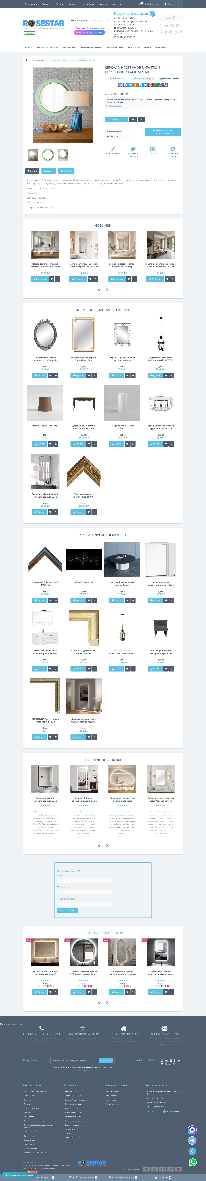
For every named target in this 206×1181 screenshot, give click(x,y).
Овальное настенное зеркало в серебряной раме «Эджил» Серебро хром (45, 359)
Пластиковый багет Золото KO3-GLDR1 (84, 495)
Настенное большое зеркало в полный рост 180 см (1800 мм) (84, 265)
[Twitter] (165, 32)
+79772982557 (140, 21)
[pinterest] (180, 32)
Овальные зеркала (72, 1137)
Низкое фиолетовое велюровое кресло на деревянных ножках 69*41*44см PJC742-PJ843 (160, 652)
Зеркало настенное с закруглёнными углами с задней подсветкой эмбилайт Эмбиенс (161, 973)
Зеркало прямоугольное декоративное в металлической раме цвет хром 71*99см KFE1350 (122, 359)
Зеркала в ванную (115, 47)
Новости (103, 4)
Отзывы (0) (49, 171)
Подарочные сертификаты (35, 1153)
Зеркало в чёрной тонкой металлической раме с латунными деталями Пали (45, 495)
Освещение (160, 47)
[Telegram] (172, 26)
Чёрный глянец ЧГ (83, 582)
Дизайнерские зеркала (92, 47)
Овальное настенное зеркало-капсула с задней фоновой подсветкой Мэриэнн (122, 973)
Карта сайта (29, 1144)
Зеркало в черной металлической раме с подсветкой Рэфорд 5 (45, 799)
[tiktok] (175, 32)
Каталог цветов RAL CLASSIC (35, 1091)
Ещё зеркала (134, 47)
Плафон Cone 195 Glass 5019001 (122, 427)
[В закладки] (51, 279)
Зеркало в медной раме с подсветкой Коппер (122, 265)
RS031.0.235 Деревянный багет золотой (83, 652)
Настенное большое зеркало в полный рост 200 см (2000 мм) (161, 265)
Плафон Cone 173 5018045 (45, 425)
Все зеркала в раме (73, 1116)
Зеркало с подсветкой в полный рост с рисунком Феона (84, 720)
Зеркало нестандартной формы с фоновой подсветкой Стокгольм (122, 799)
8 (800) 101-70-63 (125, 24)
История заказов (113, 1095)
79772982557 (123, 21)
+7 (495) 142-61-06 (125, 18)
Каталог (29, 47)
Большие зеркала (72, 1091)
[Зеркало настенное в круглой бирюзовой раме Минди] (33, 155)
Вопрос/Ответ (29, 1140)
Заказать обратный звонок (90, 28)
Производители (30, 1148)
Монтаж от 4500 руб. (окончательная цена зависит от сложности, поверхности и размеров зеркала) (142, 100)
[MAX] (192, 1129)
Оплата (59, 4)
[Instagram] (161, 26)
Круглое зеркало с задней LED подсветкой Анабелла (83, 972)
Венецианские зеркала (74, 1104)
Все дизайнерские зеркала (76, 1100)
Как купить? (66, 171)
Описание (32, 171)
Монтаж (72, 4)
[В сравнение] (57, 279)
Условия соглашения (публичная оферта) (41, 1121)
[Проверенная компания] (11, 1024)
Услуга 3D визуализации (89, 32)
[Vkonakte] (167, 26)
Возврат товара (30, 1136)
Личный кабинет (113, 1091)
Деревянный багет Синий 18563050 (45, 583)
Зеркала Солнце (71, 1108)
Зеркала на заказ (72, 1125)
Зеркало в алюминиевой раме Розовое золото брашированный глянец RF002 (161, 799)
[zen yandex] (170, 32)
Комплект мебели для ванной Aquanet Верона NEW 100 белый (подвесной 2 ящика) (45, 652)
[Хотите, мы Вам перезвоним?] (192, 1151)
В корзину (41, 279)
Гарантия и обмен (31, 1108)
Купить (41, 375)
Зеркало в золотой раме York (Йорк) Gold (83, 358)
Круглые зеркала (71, 1129)
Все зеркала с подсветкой (75, 1121)
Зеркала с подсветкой (47, 47)
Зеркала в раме (69, 47)
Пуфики (68, 1133)
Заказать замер (67, 910)
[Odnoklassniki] (161, 32)
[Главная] (26, 60)
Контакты (116, 4)
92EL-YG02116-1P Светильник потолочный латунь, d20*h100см (122, 652)
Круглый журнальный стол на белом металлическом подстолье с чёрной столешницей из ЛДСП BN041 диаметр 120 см (122, 584)
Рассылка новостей (114, 1104)
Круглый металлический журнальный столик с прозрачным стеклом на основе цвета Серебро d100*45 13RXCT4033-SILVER (161, 427)
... (171, 47)
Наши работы (87, 4)
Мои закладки (111, 1100)
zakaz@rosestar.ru (126, 27)
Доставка (46, 4)
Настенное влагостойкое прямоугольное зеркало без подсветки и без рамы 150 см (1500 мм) (45, 265)
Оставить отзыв (170, 78)
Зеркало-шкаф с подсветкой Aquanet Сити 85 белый (160, 584)
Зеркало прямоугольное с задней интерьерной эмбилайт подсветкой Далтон (45, 973)
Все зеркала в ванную (74, 1112)
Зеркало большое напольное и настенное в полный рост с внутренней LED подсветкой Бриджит (84, 799)
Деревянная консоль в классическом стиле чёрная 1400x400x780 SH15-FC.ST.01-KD (83, 427)
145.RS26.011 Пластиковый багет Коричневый (45, 720)
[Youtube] (177, 26)
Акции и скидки (71, 1142)
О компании (31, 4)
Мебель (147, 47)
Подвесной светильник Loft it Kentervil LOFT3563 (160, 358)
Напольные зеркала (73, 1095)
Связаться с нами (31, 1132)
